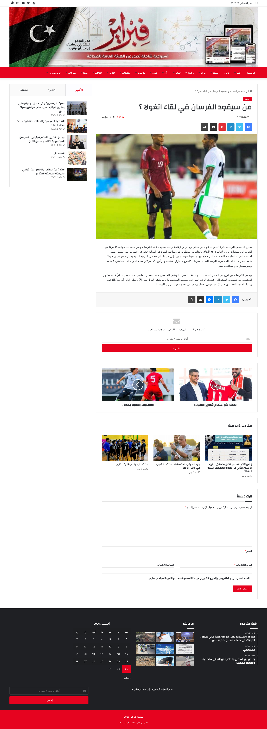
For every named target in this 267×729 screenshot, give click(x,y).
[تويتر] (239, 127)
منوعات (72, 73)
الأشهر (79, 90)
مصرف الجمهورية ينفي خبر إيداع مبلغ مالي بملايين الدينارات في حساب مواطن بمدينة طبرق (41, 107)
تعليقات (23, 90)
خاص (227, 73)
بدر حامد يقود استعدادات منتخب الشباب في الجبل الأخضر (178, 466)
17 (110, 654)
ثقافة (178, 73)
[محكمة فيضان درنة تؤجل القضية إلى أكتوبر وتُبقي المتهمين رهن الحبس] (145, 661)
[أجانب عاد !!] (145, 637)
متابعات (141, 73)
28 (77, 661)
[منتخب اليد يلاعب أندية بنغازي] (125, 448)
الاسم (248, 551)
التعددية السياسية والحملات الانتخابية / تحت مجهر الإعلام (40, 123)
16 (118, 654)
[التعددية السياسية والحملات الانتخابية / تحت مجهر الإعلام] (77, 126)
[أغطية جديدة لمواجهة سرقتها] (145, 649)
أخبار (239, 73)
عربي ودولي (55, 73)
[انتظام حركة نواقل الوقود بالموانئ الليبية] (165, 661)
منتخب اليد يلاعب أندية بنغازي (132, 464)
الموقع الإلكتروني (165, 564)
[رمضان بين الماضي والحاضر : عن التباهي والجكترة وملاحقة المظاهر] (77, 174)
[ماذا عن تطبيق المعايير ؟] (185, 649)
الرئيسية (251, 73)
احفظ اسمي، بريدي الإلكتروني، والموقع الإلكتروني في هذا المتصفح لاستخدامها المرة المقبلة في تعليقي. (198, 578)
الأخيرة (52, 90)
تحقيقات (126, 73)
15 (126, 654)
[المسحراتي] (77, 158)
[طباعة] (204, 127)
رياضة (191, 73)
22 (126, 661)
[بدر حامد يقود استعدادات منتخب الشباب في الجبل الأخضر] (176, 448)
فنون (154, 73)
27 (85, 661)
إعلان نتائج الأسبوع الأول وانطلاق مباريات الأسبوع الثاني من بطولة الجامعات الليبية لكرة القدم (229, 468)
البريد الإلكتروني (243, 564)
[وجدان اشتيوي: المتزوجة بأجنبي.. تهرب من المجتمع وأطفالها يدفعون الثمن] (77, 142)
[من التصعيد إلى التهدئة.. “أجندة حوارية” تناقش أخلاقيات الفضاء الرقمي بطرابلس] (185, 637)
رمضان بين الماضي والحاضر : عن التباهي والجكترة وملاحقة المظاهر (43, 171)
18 (101, 654)
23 (118, 661)
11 (102, 646)
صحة (85, 73)
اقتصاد (216, 73)
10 (110, 646)
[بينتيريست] (222, 127)
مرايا (203, 73)
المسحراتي (58, 153)
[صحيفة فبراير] (133, 37)
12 (93, 646)
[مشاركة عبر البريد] (213, 127)
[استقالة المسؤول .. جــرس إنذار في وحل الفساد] (165, 637)
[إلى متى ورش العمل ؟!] (165, 649)
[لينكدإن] (230, 127)
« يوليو (127, 677)
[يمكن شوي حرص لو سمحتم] (185, 661)
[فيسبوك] (248, 127)
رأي (166, 73)
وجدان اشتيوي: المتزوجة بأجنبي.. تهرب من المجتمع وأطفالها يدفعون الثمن (41, 139)
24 (110, 661)
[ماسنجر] (209, 299)
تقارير (112, 73)
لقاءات (98, 73)
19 (93, 654)
